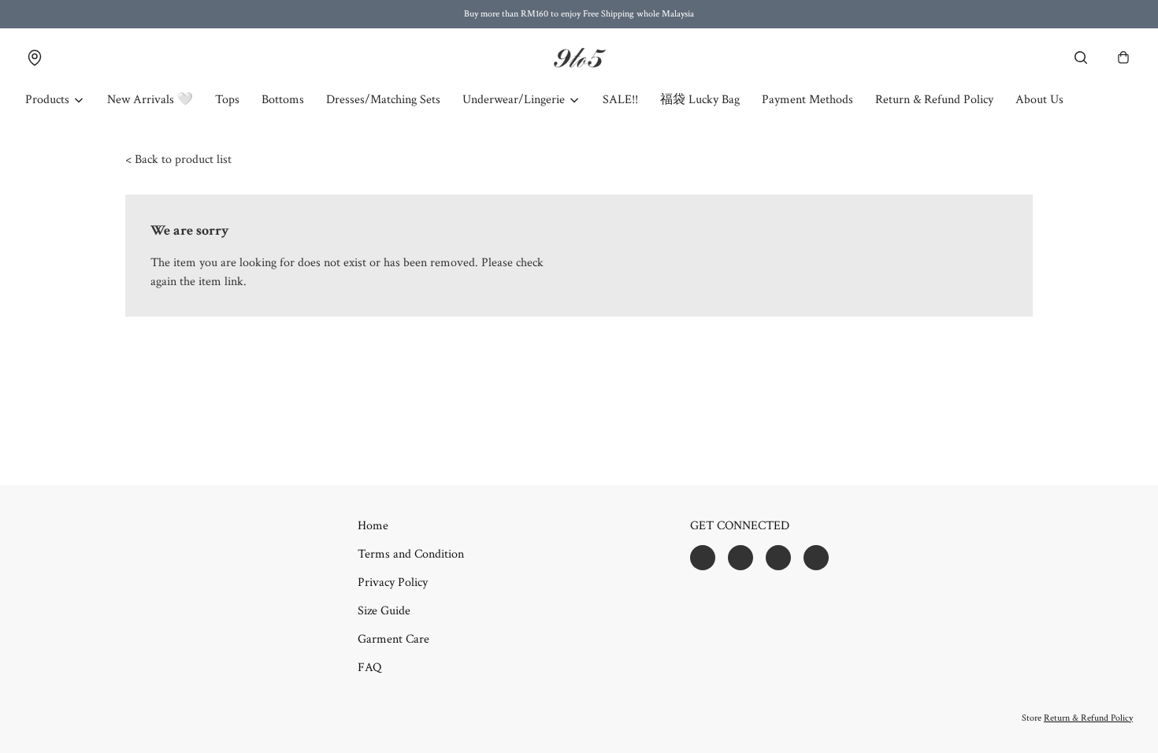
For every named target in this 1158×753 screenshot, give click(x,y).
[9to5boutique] (579, 58)
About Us (1039, 99)
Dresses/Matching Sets (383, 99)
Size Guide (384, 611)
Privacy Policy (393, 582)
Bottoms (283, 99)
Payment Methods (807, 99)
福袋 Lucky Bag (700, 99)
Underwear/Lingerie (513, 99)
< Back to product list (178, 159)
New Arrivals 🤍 (150, 99)
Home (373, 525)
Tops (227, 99)
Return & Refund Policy (934, 99)
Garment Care (393, 639)
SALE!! (620, 99)
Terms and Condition (411, 554)
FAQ (369, 667)
